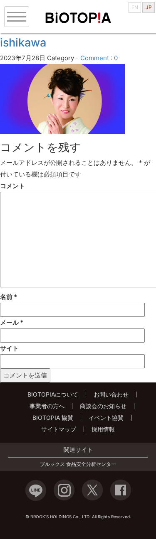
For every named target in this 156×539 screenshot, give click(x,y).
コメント (12, 186)
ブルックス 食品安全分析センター (78, 464)
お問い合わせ (111, 394)
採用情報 (103, 429)
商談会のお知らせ (103, 405)
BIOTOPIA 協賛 (52, 417)
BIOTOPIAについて (52, 394)
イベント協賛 (106, 417)
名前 (8, 297)
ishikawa (23, 42)
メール (11, 322)
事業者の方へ (47, 405)
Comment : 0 (99, 58)
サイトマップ (58, 429)
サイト (9, 348)
